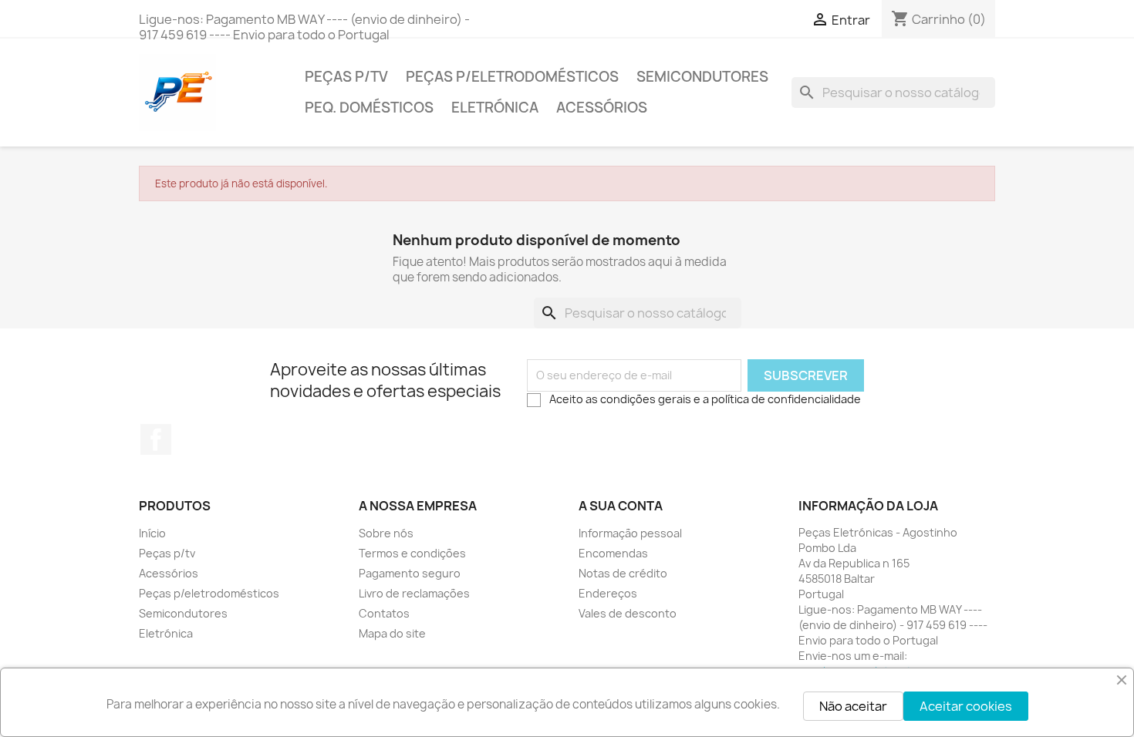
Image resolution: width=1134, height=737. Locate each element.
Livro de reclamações (414, 593)
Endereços (608, 593)
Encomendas (613, 553)
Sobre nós (386, 533)
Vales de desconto (628, 613)
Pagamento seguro (410, 573)
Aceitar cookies (966, 706)
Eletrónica (494, 107)
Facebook (155, 439)
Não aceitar (853, 706)
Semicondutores (702, 76)
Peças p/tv (346, 76)
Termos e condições (412, 553)
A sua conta (621, 505)
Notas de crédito (623, 573)
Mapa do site (392, 633)
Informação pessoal (630, 533)
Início (152, 533)
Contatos (384, 613)
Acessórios (601, 107)
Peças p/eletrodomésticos (512, 76)
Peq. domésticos (369, 107)
